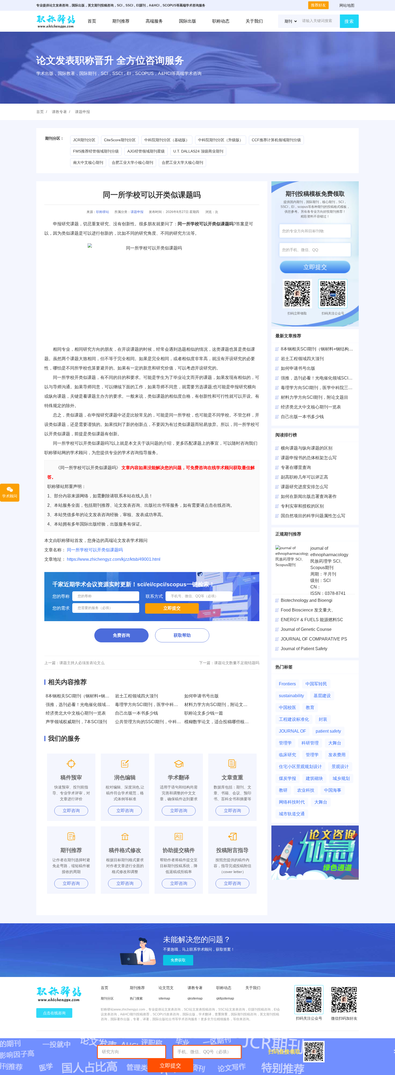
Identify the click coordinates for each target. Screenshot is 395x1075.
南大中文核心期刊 (88, 162)
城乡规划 (341, 778)
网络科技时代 (292, 802)
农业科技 (305, 790)
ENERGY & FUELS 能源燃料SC (312, 619)
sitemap (164, 998)
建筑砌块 (314, 778)
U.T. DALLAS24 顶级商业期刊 (198, 151)
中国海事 (332, 790)
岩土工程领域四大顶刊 (136, 696)
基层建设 (322, 695)
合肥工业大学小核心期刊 (132, 162)
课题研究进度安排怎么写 (304, 486)
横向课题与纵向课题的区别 (306, 448)
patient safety (328, 731)
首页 (92, 21)
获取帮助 (182, 635)
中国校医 (287, 707)
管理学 (285, 743)
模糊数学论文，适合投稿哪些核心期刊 (220, 721)
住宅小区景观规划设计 (300, 766)
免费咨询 (121, 635)
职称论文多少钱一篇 (203, 713)
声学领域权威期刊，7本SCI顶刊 (76, 721)
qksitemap (195, 998)
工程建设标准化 (294, 719)
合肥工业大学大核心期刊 (182, 162)
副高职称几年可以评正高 (304, 477)
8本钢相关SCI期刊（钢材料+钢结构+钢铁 (320, 349)
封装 (323, 719)
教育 (310, 707)
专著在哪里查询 (296, 467)
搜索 (349, 21)
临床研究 (287, 754)
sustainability (291, 695)
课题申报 (82, 112)
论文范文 (166, 988)
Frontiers (287, 684)
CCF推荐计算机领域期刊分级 (276, 140)
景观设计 (340, 766)
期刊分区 (107, 998)
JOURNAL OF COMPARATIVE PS (314, 639)
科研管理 (310, 743)
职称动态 (220, 21)
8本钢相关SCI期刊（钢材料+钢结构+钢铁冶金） (92, 696)
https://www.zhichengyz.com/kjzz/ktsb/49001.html (113, 559)
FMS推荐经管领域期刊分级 (96, 151)
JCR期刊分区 (84, 140)
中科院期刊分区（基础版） (166, 140)
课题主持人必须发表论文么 (82, 663)
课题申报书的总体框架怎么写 (309, 457)
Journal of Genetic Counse (306, 629)
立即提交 (315, 267)
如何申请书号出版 (201, 696)
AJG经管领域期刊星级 (146, 151)
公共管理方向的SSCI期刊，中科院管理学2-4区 (159, 721)
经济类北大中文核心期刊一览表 (76, 713)
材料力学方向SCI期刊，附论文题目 (218, 704)
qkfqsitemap (225, 998)
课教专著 (59, 112)
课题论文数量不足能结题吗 (236, 663)
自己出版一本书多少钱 (136, 713)
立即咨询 (71, 810)
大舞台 (334, 743)
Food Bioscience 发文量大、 (308, 610)
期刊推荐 (121, 21)
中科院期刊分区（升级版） (220, 140)
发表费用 (337, 754)
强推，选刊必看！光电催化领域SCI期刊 (84, 704)
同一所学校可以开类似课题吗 (95, 550)
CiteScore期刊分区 (120, 140)
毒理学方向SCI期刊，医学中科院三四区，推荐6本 (163, 704)
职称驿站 (102, 212)
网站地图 (346, 5)
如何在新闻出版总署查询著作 (309, 496)
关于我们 (254, 21)
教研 (283, 790)
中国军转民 (316, 684)
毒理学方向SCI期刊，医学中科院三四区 (319, 387)
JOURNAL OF (292, 731)
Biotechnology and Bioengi (306, 600)
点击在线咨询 (54, 1013)
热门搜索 (136, 998)
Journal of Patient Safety (304, 648)
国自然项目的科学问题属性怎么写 (313, 515)
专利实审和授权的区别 (302, 506)
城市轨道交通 (292, 814)
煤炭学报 (287, 778)
